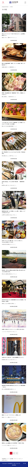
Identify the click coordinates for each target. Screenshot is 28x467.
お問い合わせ (4, 460)
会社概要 (11, 458)
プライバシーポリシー (18, 458)
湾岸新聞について (5, 458)
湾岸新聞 (10, 463)
